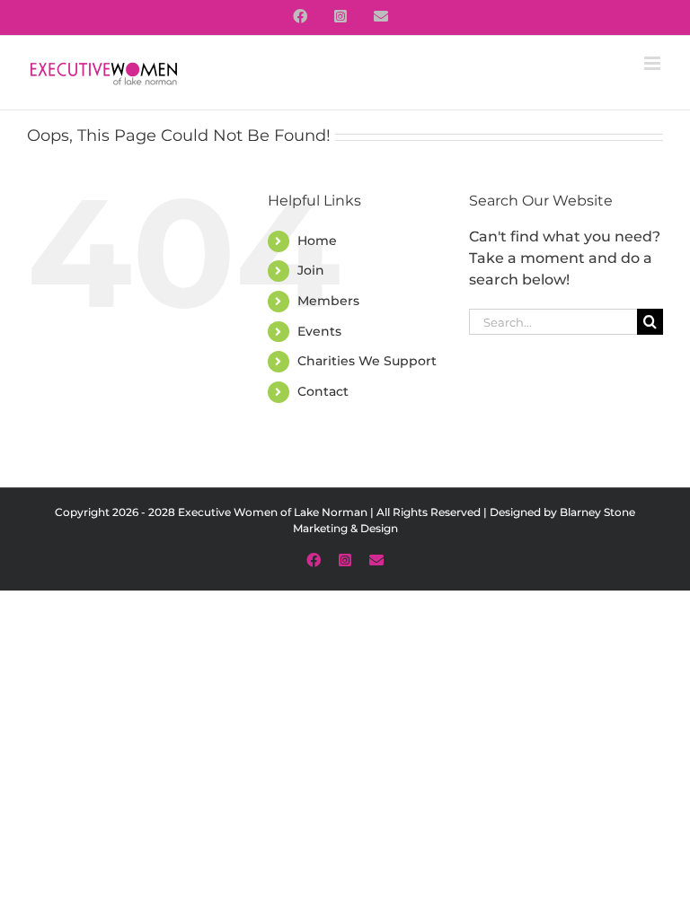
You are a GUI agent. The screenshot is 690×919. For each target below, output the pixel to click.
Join (310, 270)
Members (328, 301)
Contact (323, 391)
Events (319, 331)
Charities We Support (367, 361)
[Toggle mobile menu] (653, 63)
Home (317, 240)
